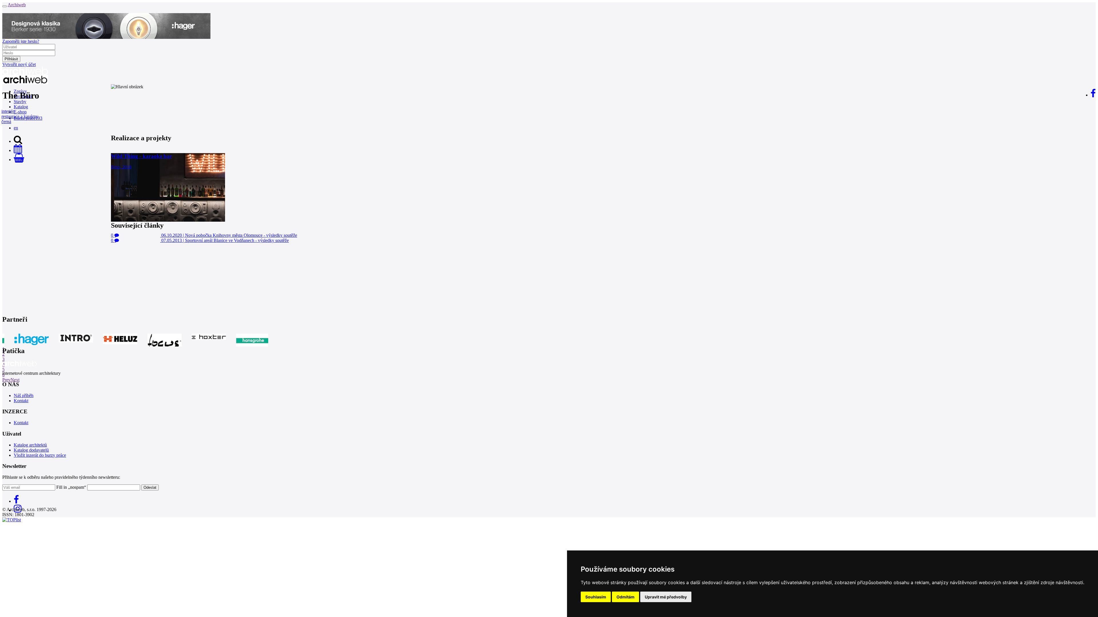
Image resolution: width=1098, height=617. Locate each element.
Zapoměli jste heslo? (20, 41)
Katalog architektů (30, 444)
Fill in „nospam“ (71, 487)
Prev (6, 379)
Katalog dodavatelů (31, 450)
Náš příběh (23, 395)
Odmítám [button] (625, 596)
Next (15, 379)
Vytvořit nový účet (19, 64)
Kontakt (21, 400)
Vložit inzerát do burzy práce (40, 455)
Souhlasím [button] (595, 596)
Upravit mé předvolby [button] (666, 596)
